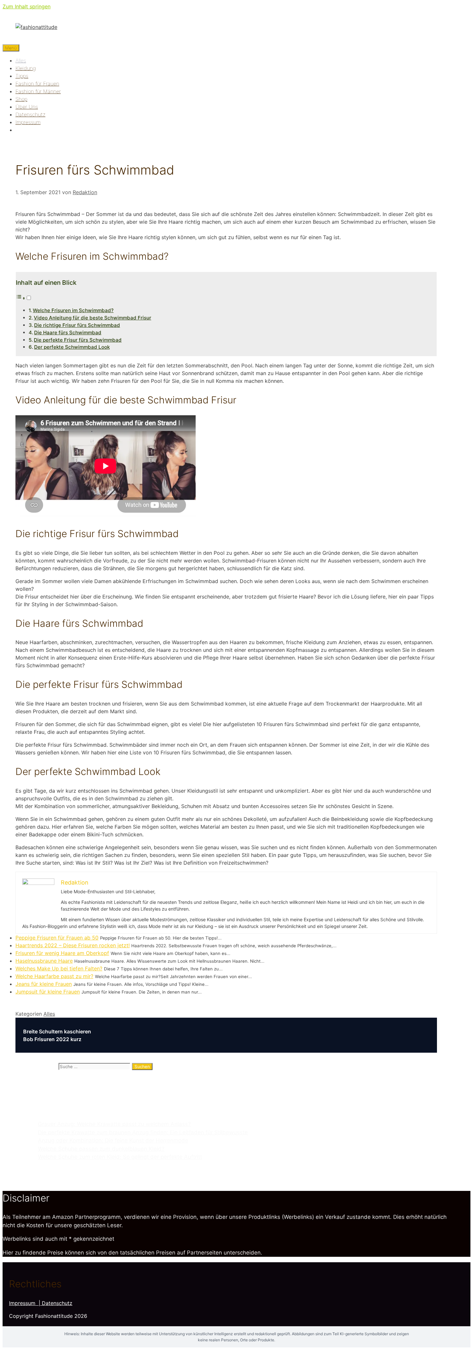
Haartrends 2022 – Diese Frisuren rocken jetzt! (72, 945)
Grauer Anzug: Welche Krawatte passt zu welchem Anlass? (114, 1124)
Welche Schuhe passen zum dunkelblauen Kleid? (101, 1149)
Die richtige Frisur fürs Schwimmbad (77, 325)
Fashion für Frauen (37, 83)
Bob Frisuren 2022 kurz (52, 1039)
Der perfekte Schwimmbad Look (72, 347)
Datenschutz (30, 114)
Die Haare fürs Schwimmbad (67, 332)
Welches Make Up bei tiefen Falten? (58, 968)
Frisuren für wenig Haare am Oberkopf (62, 953)
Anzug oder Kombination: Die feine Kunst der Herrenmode (113, 1140)
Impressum (28, 122)
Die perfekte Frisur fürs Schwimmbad (78, 340)
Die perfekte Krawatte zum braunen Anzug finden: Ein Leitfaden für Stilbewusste (143, 1132)
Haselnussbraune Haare (44, 961)
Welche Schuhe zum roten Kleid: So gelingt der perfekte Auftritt (120, 1157)
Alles (20, 60)
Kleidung (25, 68)
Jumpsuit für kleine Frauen (47, 991)
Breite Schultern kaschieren (57, 1031)
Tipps (21, 76)
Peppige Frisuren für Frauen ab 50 (56, 937)
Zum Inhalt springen (27, 6)
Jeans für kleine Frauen (43, 984)
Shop (21, 99)
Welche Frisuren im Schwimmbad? (73, 310)
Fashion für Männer (38, 91)
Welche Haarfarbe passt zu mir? (54, 976)
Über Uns (26, 107)
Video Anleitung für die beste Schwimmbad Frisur (92, 318)
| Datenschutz (55, 1303)
